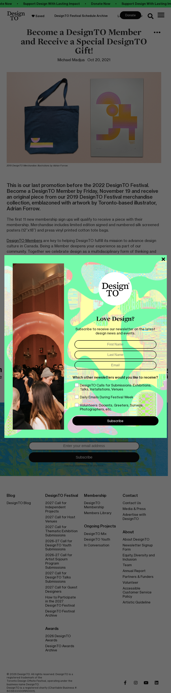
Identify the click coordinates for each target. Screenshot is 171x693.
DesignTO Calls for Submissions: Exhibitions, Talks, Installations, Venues (115, 387)
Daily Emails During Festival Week (106, 397)
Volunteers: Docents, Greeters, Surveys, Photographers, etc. (111, 407)
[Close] (163, 259)
